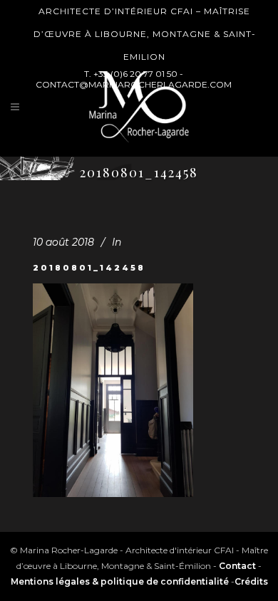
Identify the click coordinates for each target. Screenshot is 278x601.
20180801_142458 (89, 268)
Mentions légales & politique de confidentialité (120, 581)
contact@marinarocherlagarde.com (134, 84)
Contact (237, 565)
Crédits (251, 581)
